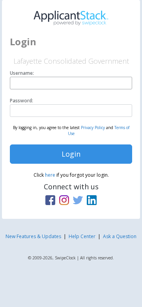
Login (71, 154)
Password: (21, 100)
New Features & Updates (33, 236)
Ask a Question (119, 236)
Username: (22, 73)
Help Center (82, 236)
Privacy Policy (93, 127)
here (50, 175)
